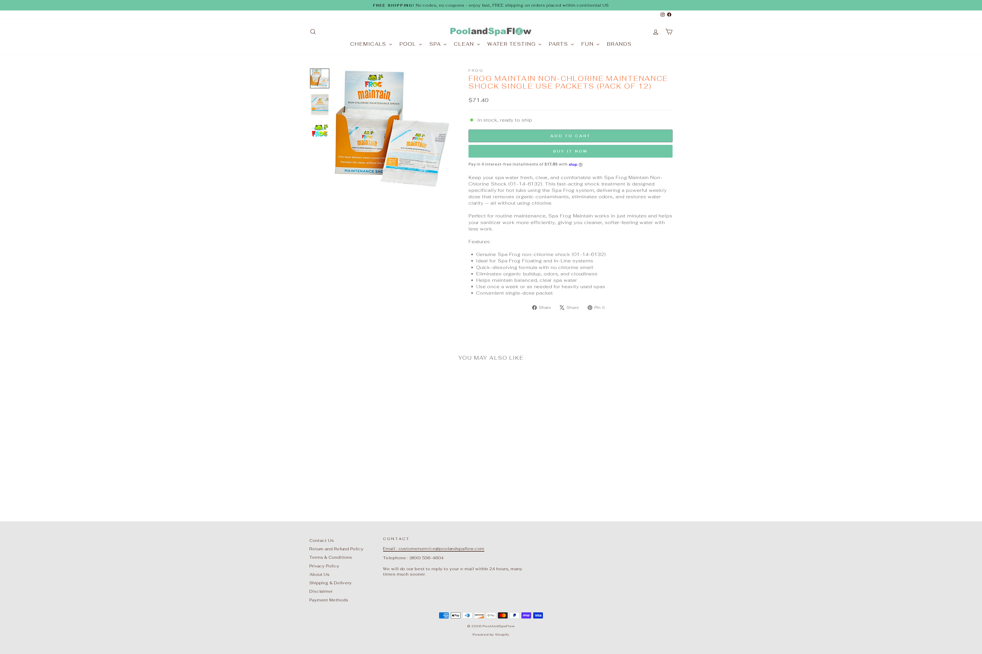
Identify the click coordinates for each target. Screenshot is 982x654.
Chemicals (369, 44)
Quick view (352, 454)
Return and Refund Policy (336, 548)
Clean (465, 44)
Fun (588, 44)
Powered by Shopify (491, 634)
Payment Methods (328, 600)
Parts (559, 44)
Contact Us (321, 540)
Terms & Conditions (330, 557)
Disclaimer (321, 591)
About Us (319, 574)
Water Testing (512, 44)
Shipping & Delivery (330, 582)
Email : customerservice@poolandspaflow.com (433, 548)
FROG (476, 70)
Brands (619, 44)
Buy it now (570, 151)
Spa (436, 44)
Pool (408, 44)
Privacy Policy (324, 566)
